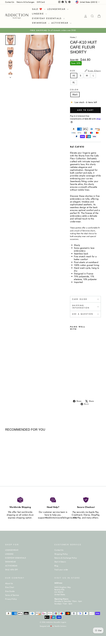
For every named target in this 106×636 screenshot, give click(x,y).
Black (75, 94)
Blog (56, 565)
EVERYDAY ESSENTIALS (47, 18)
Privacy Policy (11, 599)
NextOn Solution (60, 626)
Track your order (61, 569)
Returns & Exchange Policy (65, 558)
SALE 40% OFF (11, 569)
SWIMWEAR (40, 22)
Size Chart (9, 587)
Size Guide (9, 591)
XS (74, 75)
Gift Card (41, 2)
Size (85, 70)
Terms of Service (12, 595)
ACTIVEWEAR (60, 22)
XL (74, 82)
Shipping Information (81, 306)
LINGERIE (38, 13)
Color (74, 90)
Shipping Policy (61, 554)
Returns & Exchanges (25, 2)
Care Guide (79, 299)
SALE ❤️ (37, 9)
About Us (9, 583)
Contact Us (9, 2)
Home (72, 37)
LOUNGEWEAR (56, 9)
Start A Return (60, 561)
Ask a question (82, 314)
